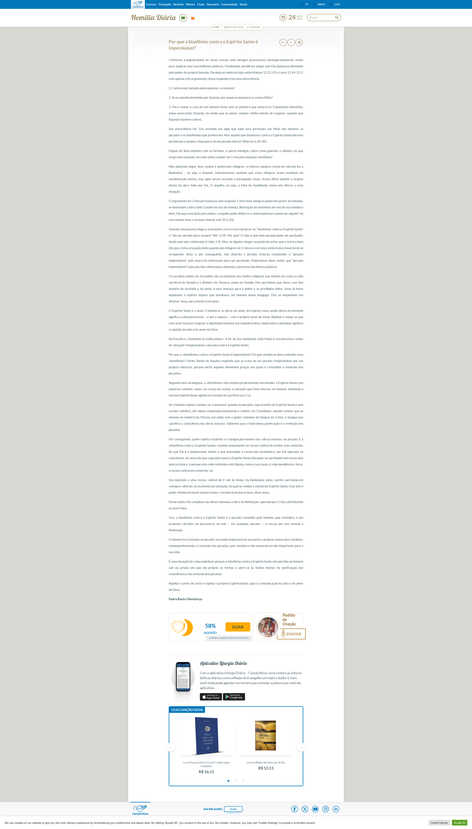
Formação (165, 4)
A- (291, 42)
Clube (200, 4)
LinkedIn (336, 809)
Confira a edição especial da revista (229, 638)
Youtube (315, 809)
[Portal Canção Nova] (138, 4)
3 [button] (243, 781)
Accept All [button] (459, 822)
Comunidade (229, 4)
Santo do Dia (234, 27)
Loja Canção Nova (187, 710)
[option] (206, 747)
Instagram (326, 809)
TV (306, 4)
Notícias (178, 4)
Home (216, 27)
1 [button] (228, 781)
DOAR (233, 809)
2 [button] (236, 781)
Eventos (151, 4)
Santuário (213, 4)
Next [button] (301, 747)
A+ (283, 42)
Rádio (321, 4)
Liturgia (253, 27)
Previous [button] (170, 747)
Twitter (305, 809)
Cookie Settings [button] (439, 822)
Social (243, 4)
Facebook (295, 809)
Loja (337, 4)
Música (190, 4)
